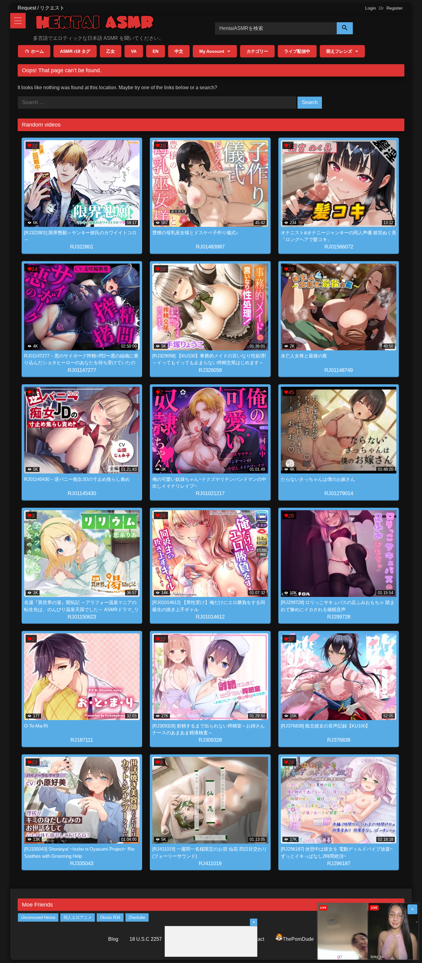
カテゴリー (257, 51)
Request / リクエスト (41, 7)
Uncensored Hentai (38, 917)
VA (134, 51)
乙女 (110, 51)
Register (394, 8)
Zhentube (137, 917)
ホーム (37, 51)
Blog (113, 939)
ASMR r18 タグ (75, 51)
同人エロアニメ (78, 917)
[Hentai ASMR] (95, 23)
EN (155, 51)
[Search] (345, 28)
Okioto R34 (110, 917)
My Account (211, 51)
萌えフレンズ (339, 51)
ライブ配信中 (297, 51)
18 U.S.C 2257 (145, 939)
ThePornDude (298, 939)
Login (370, 8)
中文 (179, 51)
